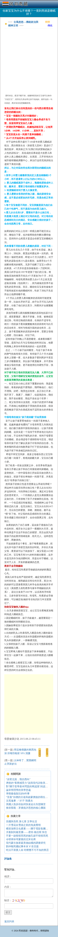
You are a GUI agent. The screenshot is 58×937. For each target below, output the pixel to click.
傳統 (49, 25)
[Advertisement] (29, 60)
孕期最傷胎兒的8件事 (18, 793)
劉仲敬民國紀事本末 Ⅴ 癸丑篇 (22, 846)
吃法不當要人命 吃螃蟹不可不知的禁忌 (27, 850)
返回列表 (9, 921)
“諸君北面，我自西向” (18, 779)
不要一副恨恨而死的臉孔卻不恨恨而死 (27, 835)
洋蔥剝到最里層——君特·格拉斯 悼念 (26, 832)
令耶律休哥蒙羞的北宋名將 (21, 839)
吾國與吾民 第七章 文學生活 (21, 821)
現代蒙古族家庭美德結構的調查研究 (26, 843)
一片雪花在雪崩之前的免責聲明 (23, 825)
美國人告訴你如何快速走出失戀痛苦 (26, 804)
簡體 (47, 22)
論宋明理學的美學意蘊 (18, 790)
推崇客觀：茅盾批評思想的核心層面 (26, 807)
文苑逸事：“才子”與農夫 (19, 800)
